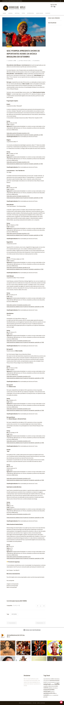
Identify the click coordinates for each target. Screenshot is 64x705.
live (54, 693)
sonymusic (47, 684)
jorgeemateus (56, 695)
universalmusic (55, 687)
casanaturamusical (54, 680)
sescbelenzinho (48, 693)
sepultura (52, 684)
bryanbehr (45, 682)
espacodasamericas (46, 678)
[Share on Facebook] (13, 605)
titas (50, 686)
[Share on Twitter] (15, 605)
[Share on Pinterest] (19, 605)
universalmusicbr (46, 680)
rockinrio (45, 688)
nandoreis (50, 687)
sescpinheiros (45, 686)
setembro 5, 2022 (12, 60)
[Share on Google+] (17, 605)
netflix (57, 684)
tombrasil (52, 686)
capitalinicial (52, 691)
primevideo (45, 697)
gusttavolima (54, 682)
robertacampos (56, 678)
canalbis (52, 678)
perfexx (51, 695)
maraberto (58, 682)
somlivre (56, 686)
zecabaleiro (46, 695)
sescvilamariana (49, 682)
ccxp (53, 695)
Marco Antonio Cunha (25, 60)
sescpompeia (14, 614)
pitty (55, 693)
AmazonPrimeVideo (48, 689)
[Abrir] (7, 648)
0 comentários (36, 60)
